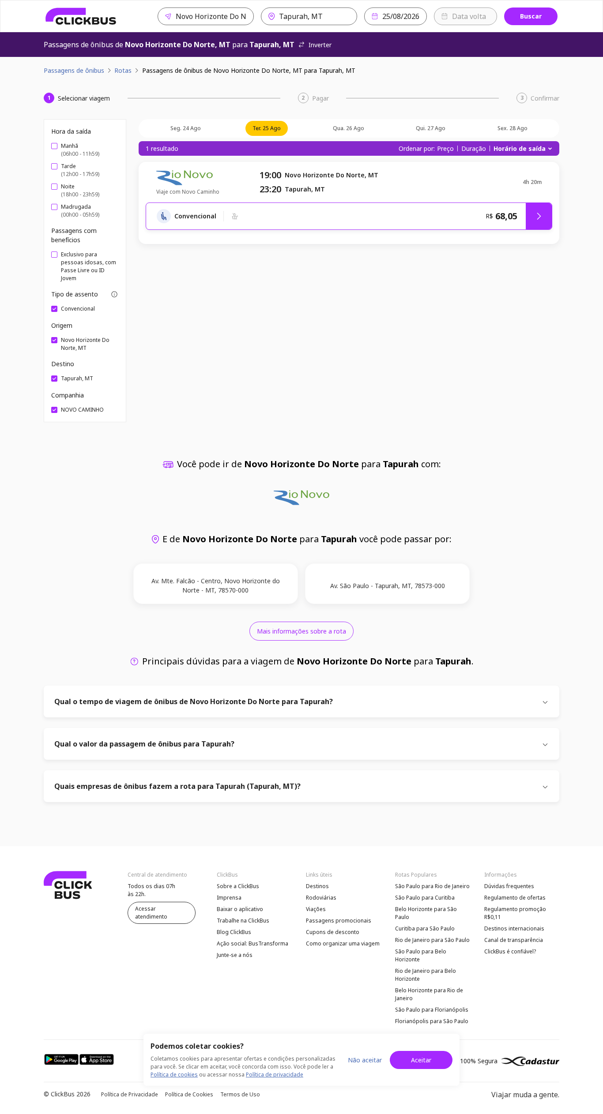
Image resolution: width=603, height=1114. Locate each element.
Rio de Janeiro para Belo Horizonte (425, 975)
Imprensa (229, 897)
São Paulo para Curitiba (425, 897)
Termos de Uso (240, 1094)
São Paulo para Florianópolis (431, 1009)
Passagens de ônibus (74, 70)
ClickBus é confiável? (510, 951)
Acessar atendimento (151, 912)
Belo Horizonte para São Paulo (426, 913)
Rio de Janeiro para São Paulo (432, 940)
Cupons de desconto (332, 932)
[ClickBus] (81, 16)
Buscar (531, 16)
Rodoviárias (321, 897)
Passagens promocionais (338, 920)
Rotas (123, 70)
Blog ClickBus (234, 932)
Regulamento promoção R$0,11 (515, 913)
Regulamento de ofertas (515, 897)
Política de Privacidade (129, 1094)
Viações (316, 909)
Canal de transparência (513, 940)
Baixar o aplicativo (240, 909)
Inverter (320, 45)
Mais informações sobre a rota (301, 631)
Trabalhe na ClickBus (243, 920)
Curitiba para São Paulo (425, 928)
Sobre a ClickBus (238, 886)
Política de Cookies (189, 1094)
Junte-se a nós (235, 955)
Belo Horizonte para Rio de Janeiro (429, 994)
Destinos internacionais (514, 928)
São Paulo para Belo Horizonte (420, 955)
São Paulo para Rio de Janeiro (432, 886)
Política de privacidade (274, 1074)
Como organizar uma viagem (343, 943)
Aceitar (421, 1060)
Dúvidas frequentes (509, 886)
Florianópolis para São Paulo (431, 1021)
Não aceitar (365, 1060)
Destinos (317, 886)
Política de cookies (174, 1074)
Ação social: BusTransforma (252, 943)
